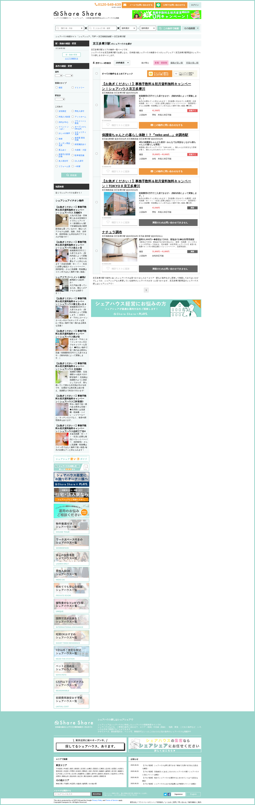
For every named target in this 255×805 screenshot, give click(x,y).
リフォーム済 (64, 166)
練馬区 (108, 771)
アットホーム (80, 117)
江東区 (101, 769)
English (193, 794)
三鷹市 (88, 774)
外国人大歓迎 (64, 117)
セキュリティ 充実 (80, 133)
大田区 (120, 769)
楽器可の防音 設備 (64, 155)
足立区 (114, 771)
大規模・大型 (80, 150)
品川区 (108, 769)
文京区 (83, 769)
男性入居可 (79, 111)
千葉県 (66, 784)
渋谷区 (66, 771)
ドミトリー (79, 87)
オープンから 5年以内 (80, 128)
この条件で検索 (171, 28)
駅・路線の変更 (71, 55)
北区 (90, 771)
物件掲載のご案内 (194, 802)
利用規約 (160, 802)
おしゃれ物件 (64, 133)
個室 (60, 87)
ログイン (195, 5)
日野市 (58, 776)
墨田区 (95, 769)
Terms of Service (112, 800)
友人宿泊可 (63, 161)
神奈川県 (59, 784)
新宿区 (77, 769)
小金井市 (113, 774)
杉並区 (78, 771)
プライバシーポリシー (146, 802)
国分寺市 (73, 776)
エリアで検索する (71, 58)
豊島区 (84, 771)
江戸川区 (59, 774)
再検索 (73, 175)
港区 (71, 769)
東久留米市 (88, 776)
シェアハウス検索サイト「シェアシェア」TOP (75, 36)
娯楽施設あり (80, 144)
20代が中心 (63, 122)
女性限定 (62, 111)
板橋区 (101, 771)
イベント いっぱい (64, 128)
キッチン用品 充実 (64, 144)
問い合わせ (182, 802)
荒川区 (95, 771)
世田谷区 (59, 771)
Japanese (178, 794)
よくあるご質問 (170, 802)
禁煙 (60, 139)
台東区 (89, 769)
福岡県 (84, 784)
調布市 (100, 774)
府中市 (94, 774)
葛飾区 (120, 771)
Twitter (165, 794)
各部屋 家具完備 (80, 139)
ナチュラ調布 (112, 232)
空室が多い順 (192, 63)
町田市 (106, 774)
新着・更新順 (161, 63)
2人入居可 (79, 161)
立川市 (74, 774)
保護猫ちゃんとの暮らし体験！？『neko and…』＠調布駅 (145, 135)
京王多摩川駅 (60, 48)
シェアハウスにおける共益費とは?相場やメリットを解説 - (175, 784)
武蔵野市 (81, 774)
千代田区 (59, 769)
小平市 (120, 774)
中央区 (66, 769)
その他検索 (189, 28)
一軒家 (77, 166)
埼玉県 (72, 784)
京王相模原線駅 (105, 36)
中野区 (72, 771)
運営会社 (133, 802)
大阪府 (78, 784)
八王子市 (67, 774)
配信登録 (97, 794)
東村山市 (65, 776)
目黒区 (114, 769)
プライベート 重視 (80, 122)
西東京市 (103, 776)
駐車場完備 (79, 155)
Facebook (168, 794)
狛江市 (80, 776)
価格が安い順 (176, 63)
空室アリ (192, 111)
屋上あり (62, 150)
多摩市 (95, 776)
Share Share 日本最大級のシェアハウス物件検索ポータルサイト (74, 724)
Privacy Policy (97, 800)
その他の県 (93, 784)
